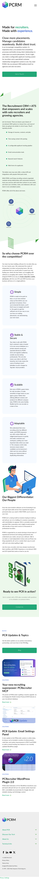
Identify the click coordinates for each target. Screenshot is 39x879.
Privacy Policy (5, 860)
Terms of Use (5, 863)
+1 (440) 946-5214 (7, 857)
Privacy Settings (4, 878)
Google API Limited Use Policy (9, 866)
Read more (5, 702)
